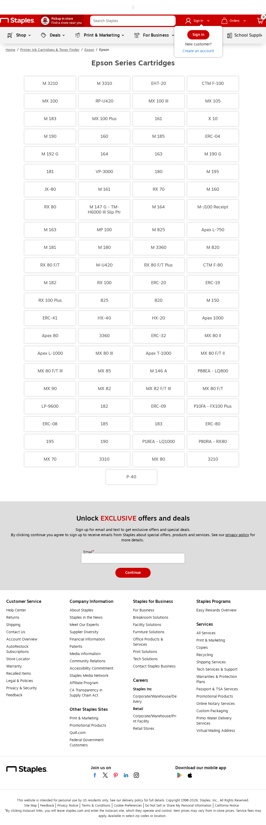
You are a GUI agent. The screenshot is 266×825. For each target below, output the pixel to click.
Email (88, 552)
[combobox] (133, 21)
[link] (62, 21)
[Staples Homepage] (17, 21)
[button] (170, 20)
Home (10, 49)
